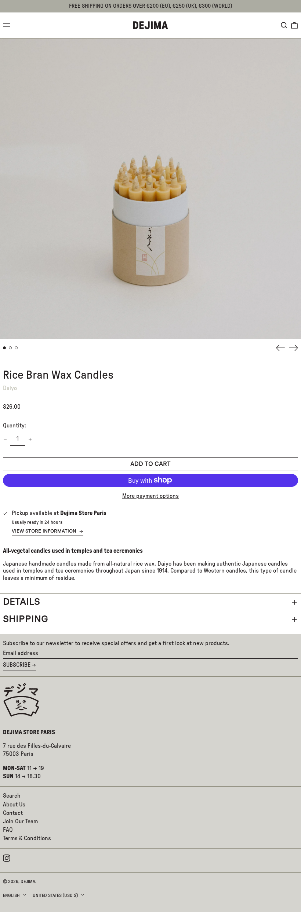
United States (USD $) (56, 895)
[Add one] (30, 439)
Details (21, 602)
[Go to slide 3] (16, 347)
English (12, 895)
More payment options (150, 496)
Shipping (25, 619)
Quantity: (14, 426)
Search (12, 796)
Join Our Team (20, 821)
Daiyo (10, 388)
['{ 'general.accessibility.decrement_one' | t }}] (5, 439)
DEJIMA (28, 881)
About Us (14, 805)
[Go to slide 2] (10, 347)
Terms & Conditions (27, 838)
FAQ (8, 830)
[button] (284, 25)
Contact (13, 813)
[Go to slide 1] (4, 347)
